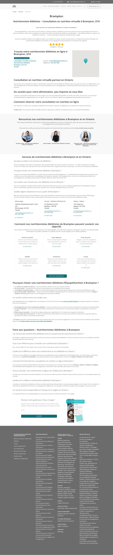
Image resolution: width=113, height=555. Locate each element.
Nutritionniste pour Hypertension (45, 473)
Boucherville (61, 442)
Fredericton (65, 514)
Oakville (65, 493)
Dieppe (60, 514)
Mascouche (67, 452)
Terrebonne (61, 478)
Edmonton (66, 503)
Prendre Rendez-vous (94, 6)
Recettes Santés (18, 456)
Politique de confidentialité (21, 458)
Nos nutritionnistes (19, 448)
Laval (68, 450)
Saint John (60, 516)
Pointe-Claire (67, 458)
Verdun (70, 480)
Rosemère (61, 462)
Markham (60, 491)
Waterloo (66, 497)
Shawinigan (61, 476)
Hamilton (67, 489)
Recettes (74, 6)
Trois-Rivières (69, 478)
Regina (60, 526)
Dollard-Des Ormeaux (64, 446)
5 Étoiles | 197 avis (56, 47)
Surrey (65, 521)
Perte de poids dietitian (42, 503)
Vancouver (71, 521)
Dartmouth (61, 508)
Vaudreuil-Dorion (63, 480)
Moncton (72, 514)
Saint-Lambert (67, 470)
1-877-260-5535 (58, 2)
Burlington (67, 487)
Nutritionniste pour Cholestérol (45, 449)
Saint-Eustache (69, 466)
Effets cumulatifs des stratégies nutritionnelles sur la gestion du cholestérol (89, 537)
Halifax (67, 508)
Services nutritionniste (53, 6)
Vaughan (60, 497)
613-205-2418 (77, 212)
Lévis (72, 450)
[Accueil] (14, 6)
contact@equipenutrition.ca (77, 2)
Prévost (74, 458)
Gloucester (61, 489)
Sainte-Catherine (69, 472)
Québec (60, 460)
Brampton (61, 487)
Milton (65, 491)
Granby (60, 450)
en (84, 6)
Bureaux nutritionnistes (20, 451)
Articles (79, 6)
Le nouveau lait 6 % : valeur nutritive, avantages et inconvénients (87, 439)
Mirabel (73, 452)
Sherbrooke (68, 476)
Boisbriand (66, 440)
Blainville (60, 440)
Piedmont (60, 458)
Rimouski (72, 460)
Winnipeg (60, 531)
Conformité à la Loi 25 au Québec (89, 483)
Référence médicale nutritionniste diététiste (22, 440)
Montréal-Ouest (68, 456)
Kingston (73, 489)
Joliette (65, 450)
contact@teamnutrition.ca (52, 211)
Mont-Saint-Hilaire (71, 454)
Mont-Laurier (61, 454)
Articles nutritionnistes (20, 453)
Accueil (45, 6)
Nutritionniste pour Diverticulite (45, 457)
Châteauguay (61, 444)
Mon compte (96, 2)
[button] (85, 61)
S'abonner (39, 416)
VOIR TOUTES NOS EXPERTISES (56, 276)
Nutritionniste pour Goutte (43, 467)
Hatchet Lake (73, 508)
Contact (16, 443)
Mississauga (71, 491)
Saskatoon (65, 526)
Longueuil (60, 452)
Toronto (65, 495)
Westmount (67, 482)
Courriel (23, 410)
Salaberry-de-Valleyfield (64, 474)
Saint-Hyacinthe (62, 468)
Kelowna (60, 521)
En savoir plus (19, 217)
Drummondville (62, 448)
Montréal (60, 456)
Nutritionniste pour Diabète (44, 455)
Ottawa (70, 493)
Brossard (68, 442)
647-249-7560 (55, 63)
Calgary (60, 503)
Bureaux (69, 6)
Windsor (71, 497)
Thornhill (60, 495)
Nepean (60, 493)
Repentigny (66, 460)
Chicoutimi (69, 444)
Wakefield (60, 482)
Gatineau (70, 448)
